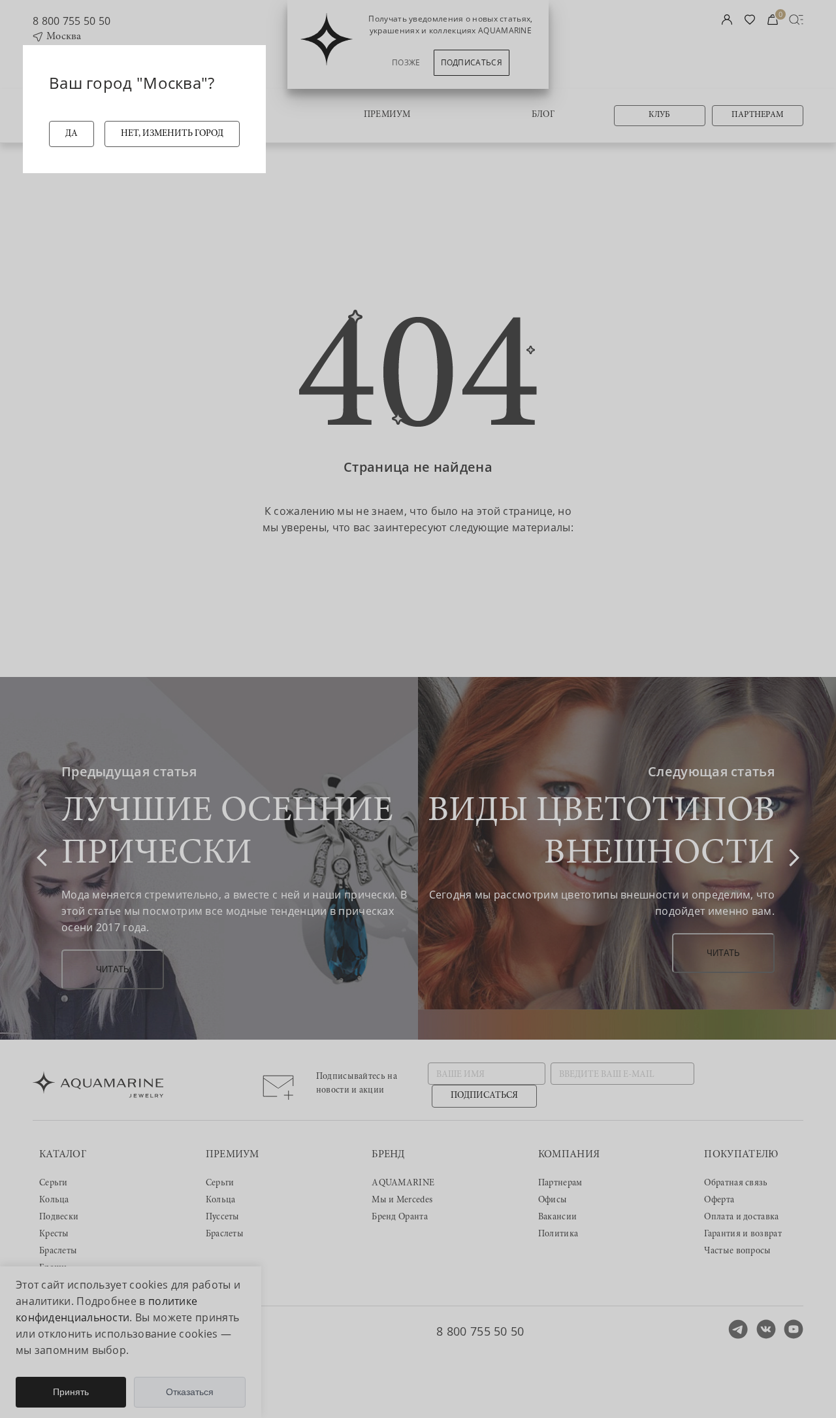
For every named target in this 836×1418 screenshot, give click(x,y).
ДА (71, 134)
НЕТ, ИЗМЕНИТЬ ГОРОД (172, 134)
